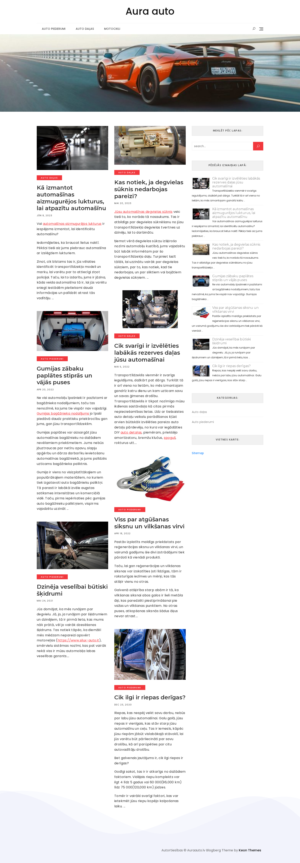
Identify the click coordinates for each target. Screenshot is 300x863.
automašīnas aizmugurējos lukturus (72, 223)
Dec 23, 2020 (123, 704)
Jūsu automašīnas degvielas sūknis (143, 211)
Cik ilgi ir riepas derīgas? (150, 697)
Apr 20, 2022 (45, 389)
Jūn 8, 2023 (44, 215)
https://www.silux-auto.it (78, 640)
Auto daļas (85, 29)
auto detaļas (131, 432)
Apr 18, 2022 (122, 533)
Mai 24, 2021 (45, 600)
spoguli (170, 437)
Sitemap (198, 453)
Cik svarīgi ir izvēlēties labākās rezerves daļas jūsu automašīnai (147, 352)
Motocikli (112, 29)
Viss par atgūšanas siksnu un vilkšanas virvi (149, 523)
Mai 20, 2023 (122, 203)
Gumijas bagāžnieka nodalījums (63, 413)
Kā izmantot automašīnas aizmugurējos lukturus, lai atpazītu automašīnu (71, 198)
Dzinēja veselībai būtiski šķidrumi (72, 590)
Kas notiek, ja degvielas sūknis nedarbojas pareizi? (148, 189)
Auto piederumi (54, 29)
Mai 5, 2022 (122, 366)
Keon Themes (250, 850)
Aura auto (150, 11)
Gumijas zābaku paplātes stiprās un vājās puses (64, 375)
